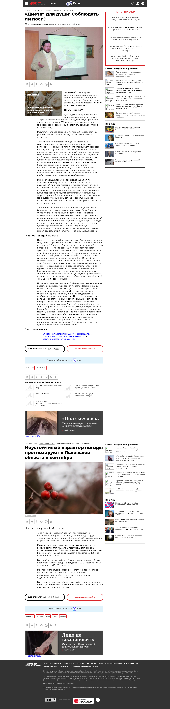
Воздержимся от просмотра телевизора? (64, 336)
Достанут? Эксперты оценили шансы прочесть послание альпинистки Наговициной (130, 98)
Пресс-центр (69, 664)
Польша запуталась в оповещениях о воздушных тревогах (129, 520)
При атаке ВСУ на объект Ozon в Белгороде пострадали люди (127, 504)
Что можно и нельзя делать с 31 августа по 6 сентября (127, 161)
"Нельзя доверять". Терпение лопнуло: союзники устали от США (129, 528)
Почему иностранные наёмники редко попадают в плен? (127, 128)
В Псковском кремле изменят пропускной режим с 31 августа (125, 19)
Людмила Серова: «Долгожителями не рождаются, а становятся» (48, 403)
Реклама (80, 664)
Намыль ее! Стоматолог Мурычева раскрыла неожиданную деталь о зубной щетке (129, 107)
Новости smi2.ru (33, 436)
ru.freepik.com (30, 516)
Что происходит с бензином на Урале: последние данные (127, 144)
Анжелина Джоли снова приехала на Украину (129, 136)
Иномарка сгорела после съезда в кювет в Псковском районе (125, 38)
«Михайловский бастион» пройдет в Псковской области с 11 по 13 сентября (125, 48)
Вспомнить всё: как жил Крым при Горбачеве (128, 152)
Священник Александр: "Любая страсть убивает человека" (87, 387)
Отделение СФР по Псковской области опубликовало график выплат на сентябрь (125, 58)
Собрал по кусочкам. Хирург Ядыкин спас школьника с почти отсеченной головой (130, 474)
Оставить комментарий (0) (85, 349)
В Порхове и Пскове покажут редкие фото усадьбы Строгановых (125, 28)
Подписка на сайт (50, 666)
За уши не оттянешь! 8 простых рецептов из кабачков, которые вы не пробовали (130, 115)
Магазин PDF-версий (95, 664)
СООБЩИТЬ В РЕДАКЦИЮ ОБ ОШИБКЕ (84, 666)
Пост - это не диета (42, 394)
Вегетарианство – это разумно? (58, 339)
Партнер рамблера (64, 699)
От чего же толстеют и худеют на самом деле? (66, 334)
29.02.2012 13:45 (30, 10)
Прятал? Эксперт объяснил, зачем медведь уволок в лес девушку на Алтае (129, 483)
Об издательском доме (52, 664)
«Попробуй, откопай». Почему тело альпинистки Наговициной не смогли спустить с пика (130, 458)
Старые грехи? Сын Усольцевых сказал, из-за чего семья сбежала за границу (130, 82)
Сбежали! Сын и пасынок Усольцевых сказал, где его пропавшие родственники (130, 466)
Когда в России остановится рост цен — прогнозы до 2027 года (128, 536)
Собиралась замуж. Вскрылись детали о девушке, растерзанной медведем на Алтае (129, 90)
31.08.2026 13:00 (31, 444)
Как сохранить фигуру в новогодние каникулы (84, 395)
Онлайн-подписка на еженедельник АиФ (121, 664)
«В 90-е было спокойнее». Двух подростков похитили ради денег (129, 490)
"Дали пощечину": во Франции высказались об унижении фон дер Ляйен (129, 513)
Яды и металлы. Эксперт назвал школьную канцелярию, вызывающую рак (128, 74)
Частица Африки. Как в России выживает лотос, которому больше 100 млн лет (129, 450)
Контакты (64, 666)
